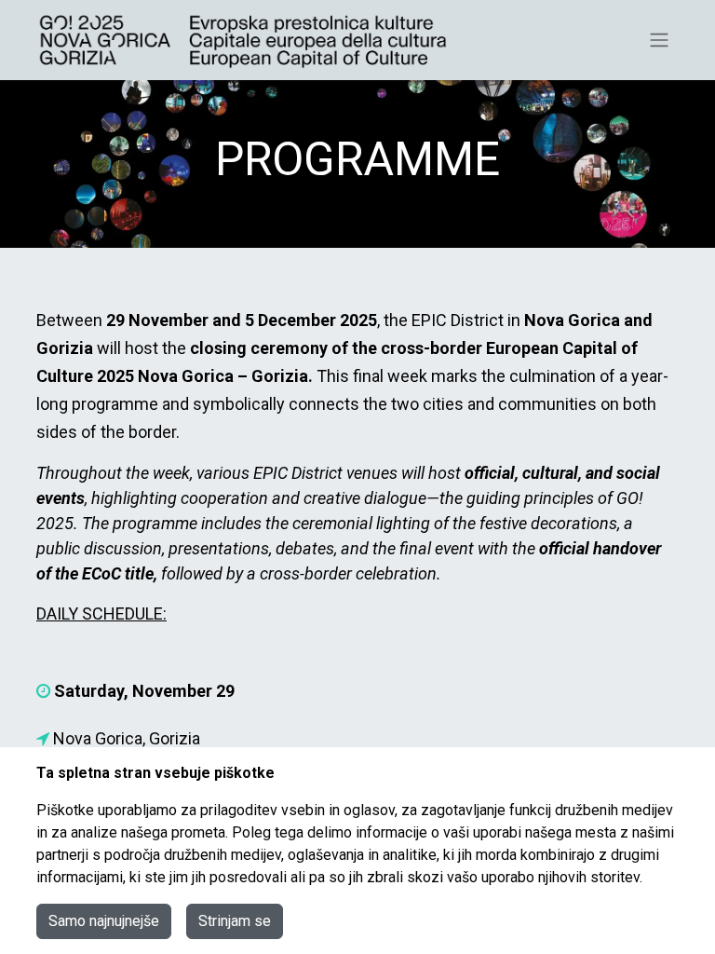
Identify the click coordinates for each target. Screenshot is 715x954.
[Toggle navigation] (659, 40)
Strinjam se (234, 921)
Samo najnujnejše (103, 921)
